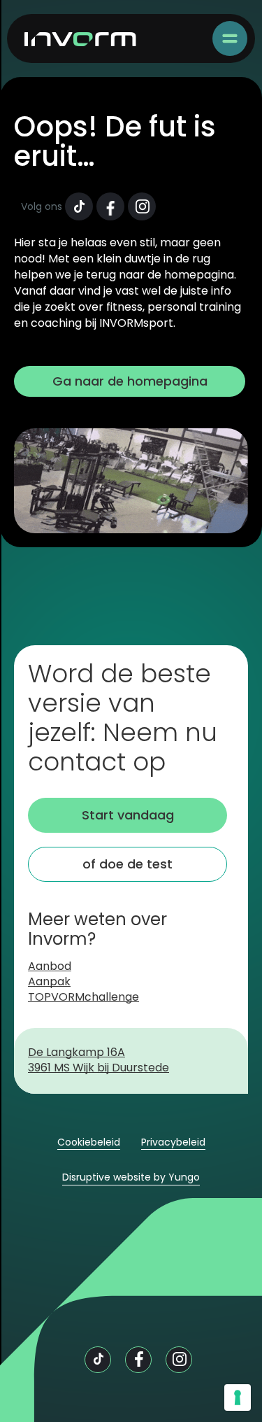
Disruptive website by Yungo (131, 1177)
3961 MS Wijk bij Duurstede (98, 1068)
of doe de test (127, 864)
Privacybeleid (173, 1142)
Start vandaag (128, 815)
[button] (229, 38)
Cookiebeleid (88, 1142)
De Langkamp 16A (76, 1053)
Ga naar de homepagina (130, 381)
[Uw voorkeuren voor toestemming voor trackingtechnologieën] (237, 1397)
